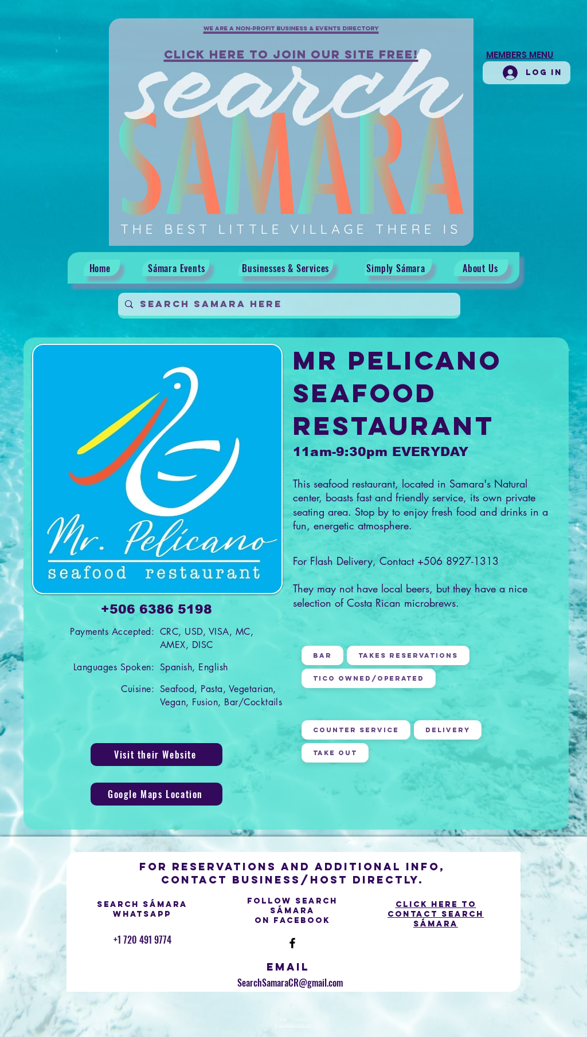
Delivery (447, 730)
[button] (291, 35)
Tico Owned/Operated (368, 678)
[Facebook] (292, 943)
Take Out (335, 753)
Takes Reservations (408, 655)
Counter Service (356, 730)
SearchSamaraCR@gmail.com (290, 982)
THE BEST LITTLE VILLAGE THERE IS (290, 229)
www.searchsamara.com (293, 1025)
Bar (322, 655)
